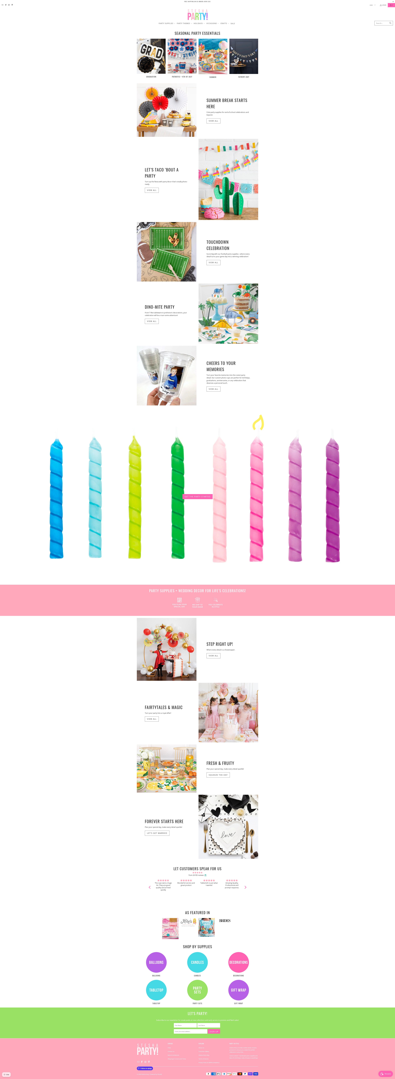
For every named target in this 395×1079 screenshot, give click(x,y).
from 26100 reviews (196, 875)
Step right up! (220, 644)
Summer (213, 59)
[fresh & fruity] (166, 768)
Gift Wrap (238, 992)
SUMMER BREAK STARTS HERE (227, 103)
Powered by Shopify (156, 1074)
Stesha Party (145, 1074)
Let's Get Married (157, 833)
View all (213, 121)
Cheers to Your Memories (221, 366)
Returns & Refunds (173, 1055)
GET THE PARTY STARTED (197, 496)
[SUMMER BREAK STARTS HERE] (166, 110)
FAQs (169, 1048)
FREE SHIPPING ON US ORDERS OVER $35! (197, 1)
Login (384, 5)
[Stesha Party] (197, 14)
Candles (197, 964)
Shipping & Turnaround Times (177, 1059)
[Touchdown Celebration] (166, 252)
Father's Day (243, 59)
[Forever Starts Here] (228, 827)
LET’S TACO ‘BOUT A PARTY (162, 173)
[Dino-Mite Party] (228, 314)
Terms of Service (204, 1059)
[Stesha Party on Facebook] (5, 5)
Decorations (238, 964)
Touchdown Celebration (218, 245)
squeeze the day (218, 775)
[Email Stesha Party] (2, 5)
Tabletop (156, 992)
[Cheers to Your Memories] (166, 375)
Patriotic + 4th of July (182, 59)
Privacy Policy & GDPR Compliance (209, 1062)
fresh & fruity (220, 763)
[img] (197, 872)
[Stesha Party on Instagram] (9, 5)
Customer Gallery (204, 1051)
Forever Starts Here (164, 821)
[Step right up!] (166, 649)
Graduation (151, 59)
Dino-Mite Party (160, 307)
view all (152, 719)
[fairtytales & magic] (228, 712)
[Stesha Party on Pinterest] (12, 5)
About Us (201, 1048)
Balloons (156, 964)
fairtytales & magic (164, 707)
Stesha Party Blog (204, 1055)
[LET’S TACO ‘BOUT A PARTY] (228, 179)
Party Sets (197, 992)
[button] (167, 23)
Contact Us (171, 1051)
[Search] (390, 23)
